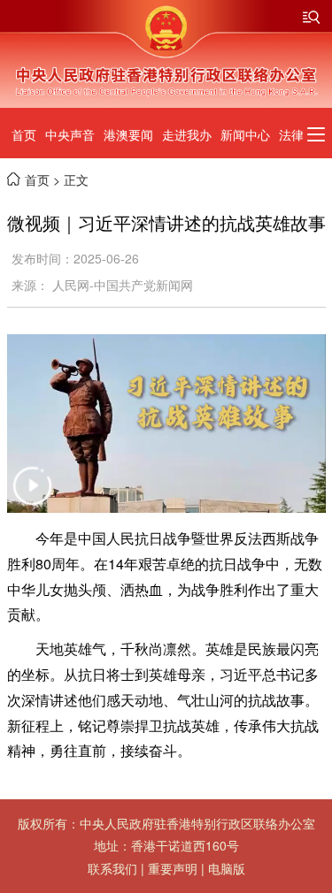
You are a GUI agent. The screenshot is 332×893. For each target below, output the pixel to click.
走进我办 (187, 134)
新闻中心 (245, 134)
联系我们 (112, 868)
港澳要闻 (128, 134)
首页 (24, 134)
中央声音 (70, 134)
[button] (34, 497)
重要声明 (172, 868)
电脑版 (226, 868)
